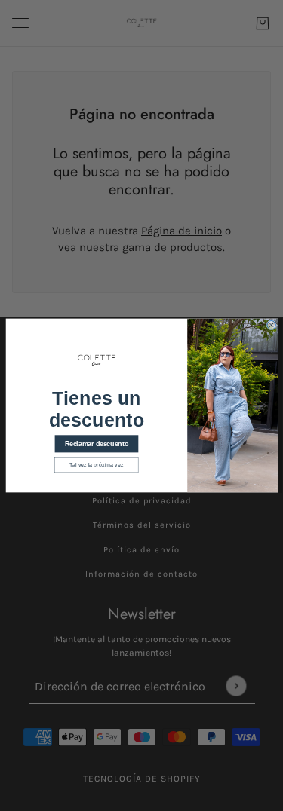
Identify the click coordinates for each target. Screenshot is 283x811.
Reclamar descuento (96, 444)
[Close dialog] (270, 325)
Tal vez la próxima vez (96, 465)
